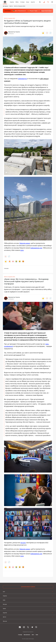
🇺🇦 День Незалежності (19, 11)
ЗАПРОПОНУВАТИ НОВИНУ (28, 586)
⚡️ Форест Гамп (32, 11)
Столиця (22, 2)
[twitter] (28, 627)
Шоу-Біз (33, 2)
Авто (33, 634)
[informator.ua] (5, 2)
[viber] (36, 627)
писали (23, 543)
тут (22, 250)
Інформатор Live (36, 248)
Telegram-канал (24, 243)
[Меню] (52, 2)
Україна (12, 2)
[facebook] (20, 627)
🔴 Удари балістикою (46, 11)
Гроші (27, 2)
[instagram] (24, 627)
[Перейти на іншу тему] (44, 2)
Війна (17, 2)
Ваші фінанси (27, 634)
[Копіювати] (50, 32)
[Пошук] (48, 2)
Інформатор (22, 79)
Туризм (6, 268)
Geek (37, 634)
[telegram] (32, 627)
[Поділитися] (47, 32)
